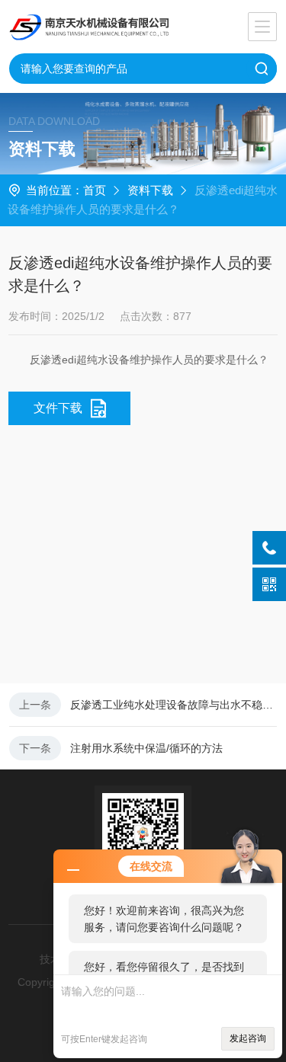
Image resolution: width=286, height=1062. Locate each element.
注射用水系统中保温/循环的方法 (146, 748)
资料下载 (150, 190)
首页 (94, 190)
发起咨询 (248, 1038)
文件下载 (58, 407)
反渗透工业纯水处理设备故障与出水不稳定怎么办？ (173, 705)
